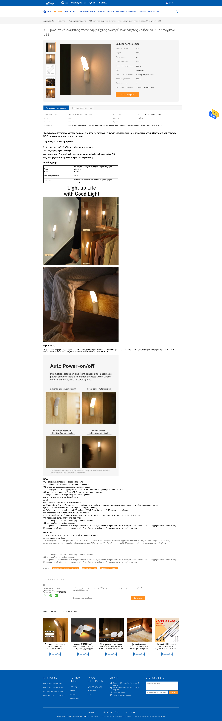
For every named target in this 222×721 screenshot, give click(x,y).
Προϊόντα (58, 12)
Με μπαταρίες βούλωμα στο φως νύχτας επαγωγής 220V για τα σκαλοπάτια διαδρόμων (111, 646)
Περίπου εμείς (70, 12)
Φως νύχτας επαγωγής (89, 568)
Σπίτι (49, 12)
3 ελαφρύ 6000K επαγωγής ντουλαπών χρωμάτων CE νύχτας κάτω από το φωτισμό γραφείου (167, 647)
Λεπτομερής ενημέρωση (56, 108)
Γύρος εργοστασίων (87, 12)
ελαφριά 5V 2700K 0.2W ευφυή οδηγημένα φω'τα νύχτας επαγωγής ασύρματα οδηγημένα (83, 647)
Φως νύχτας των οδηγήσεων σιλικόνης (56, 683)
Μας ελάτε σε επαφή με (126, 12)
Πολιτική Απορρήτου (110, 712)
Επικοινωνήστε (127, 94)
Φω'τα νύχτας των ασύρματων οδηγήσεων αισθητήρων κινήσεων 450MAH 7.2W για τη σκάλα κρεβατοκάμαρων (139, 648)
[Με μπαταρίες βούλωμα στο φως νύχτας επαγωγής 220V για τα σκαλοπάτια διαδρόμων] (111, 629)
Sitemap (91, 712)
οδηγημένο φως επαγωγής (109, 568)
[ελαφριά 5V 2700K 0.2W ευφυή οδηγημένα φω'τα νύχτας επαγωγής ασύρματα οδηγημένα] (83, 629)
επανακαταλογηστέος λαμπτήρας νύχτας (65, 568)
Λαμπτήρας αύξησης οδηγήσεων (54, 695)
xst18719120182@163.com (75, 3)
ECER (163, 716)
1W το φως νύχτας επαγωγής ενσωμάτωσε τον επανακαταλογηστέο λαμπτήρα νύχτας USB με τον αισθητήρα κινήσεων (55, 648)
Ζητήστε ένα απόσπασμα (149, 12)
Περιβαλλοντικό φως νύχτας (53, 691)
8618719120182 (60, 592)
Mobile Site (130, 712)
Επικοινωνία (138, 598)
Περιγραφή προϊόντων (82, 108)
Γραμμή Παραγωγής (95, 687)
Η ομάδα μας (74, 698)
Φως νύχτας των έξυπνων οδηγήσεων (56, 687)
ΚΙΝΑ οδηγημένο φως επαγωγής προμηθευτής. (73, 716)
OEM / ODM (92, 691)
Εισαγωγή (73, 687)
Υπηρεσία (73, 695)
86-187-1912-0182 (100, 3)
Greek (171, 3)
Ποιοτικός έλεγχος (105, 12)
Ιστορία (72, 691)
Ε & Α (89, 695)
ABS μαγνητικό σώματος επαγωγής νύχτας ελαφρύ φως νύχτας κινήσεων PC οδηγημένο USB (125, 21)
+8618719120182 (49, 591)
